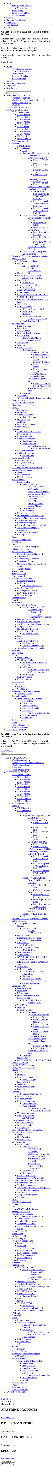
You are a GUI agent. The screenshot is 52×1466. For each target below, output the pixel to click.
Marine (20, 638)
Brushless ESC (28, 287)
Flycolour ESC (23, 273)
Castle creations (23, 292)
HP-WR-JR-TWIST (41, 448)
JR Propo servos (24, 679)
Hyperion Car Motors (37, 374)
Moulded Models (29, 484)
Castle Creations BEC (31, 321)
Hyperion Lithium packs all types (36, 153)
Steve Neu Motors (19, 689)
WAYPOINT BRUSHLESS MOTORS (34, 398)
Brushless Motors (19, 323)
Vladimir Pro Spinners (26, 520)
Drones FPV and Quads (22, 470)
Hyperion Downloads (15, 20)
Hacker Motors (23, 335)
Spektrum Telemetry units (33, 646)
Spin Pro (31, 268)
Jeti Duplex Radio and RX (33, 607)
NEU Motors (22, 343)
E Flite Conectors (24, 436)
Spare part (26, 393)
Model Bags (27, 701)
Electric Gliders (23, 482)
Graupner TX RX (24, 626)
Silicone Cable (18, 682)
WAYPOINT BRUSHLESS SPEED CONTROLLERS (32, 296)
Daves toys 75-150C (41, 227)
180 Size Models (24, 138)
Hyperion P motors (41, 355)
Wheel (14, 722)
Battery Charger (29, 417)
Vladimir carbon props (26, 523)
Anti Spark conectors (26, 453)
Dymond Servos (24, 658)
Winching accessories (21, 98)
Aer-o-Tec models (35, 503)
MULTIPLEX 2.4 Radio (27, 629)
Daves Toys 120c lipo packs (34, 251)
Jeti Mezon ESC (34, 271)
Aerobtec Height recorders (28, 559)
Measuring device (24, 694)
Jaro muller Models (30, 708)
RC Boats (16, 650)
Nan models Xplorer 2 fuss (39, 713)
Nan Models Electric (36, 496)
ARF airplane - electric (21, 112)
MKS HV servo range (37, 672)
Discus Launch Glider (21, 458)
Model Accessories (30, 706)
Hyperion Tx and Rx (26, 631)
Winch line (16, 105)
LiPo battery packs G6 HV (39, 187)
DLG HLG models (25, 460)
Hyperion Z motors (41, 362)
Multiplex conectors (25, 451)
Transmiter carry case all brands (30, 648)
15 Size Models (23, 117)
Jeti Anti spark (28, 455)
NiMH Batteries (24, 146)
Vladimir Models (29, 715)
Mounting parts (34, 340)
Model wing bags (24, 595)
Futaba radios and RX (26, 619)
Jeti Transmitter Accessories (39, 617)
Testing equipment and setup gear (26, 691)
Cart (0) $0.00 (7, 750)
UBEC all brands (24, 307)
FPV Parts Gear (23, 475)
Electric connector (30, 441)
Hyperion (26, 314)
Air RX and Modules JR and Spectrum (33, 624)
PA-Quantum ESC (25, 588)
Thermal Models (19, 696)
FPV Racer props (24, 477)
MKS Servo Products (26, 660)
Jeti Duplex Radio (35, 610)
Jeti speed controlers (30, 266)
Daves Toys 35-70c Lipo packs (41, 233)
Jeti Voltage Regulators (37, 319)
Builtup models (28, 511)
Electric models (18, 479)
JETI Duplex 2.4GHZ (26, 605)
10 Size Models (23, 114)
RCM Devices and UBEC (33, 309)
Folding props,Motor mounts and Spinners (29, 518)
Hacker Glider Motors (31, 338)
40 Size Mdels (23, 126)
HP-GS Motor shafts (41, 386)
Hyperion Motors (24, 347)
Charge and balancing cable (23, 405)
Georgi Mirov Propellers (27, 532)
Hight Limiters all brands (22, 551)
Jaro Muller (32, 499)
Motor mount (17, 571)
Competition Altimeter (26, 561)
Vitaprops (21, 535)
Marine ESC (22, 304)
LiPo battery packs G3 (37, 158)
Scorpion (21, 345)
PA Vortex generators (26, 593)
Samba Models (34, 501)
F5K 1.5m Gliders (35, 487)
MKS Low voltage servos (38, 670)
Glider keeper (23, 556)
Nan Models (27, 710)
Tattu (24, 150)
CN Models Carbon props (28, 527)
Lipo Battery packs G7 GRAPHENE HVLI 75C (41, 203)
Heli (13, 544)
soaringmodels (23, 465)
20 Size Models (23, 119)
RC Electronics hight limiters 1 (30, 554)
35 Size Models (23, 124)
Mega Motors (22, 395)
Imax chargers (23, 427)
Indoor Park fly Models (21, 569)
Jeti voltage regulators (31, 316)
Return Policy (17, 10)
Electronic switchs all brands (29, 275)
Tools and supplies (19, 720)
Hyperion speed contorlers (28, 285)
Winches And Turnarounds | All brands (28, 100)
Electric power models (26, 513)
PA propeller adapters (26, 581)
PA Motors (21, 583)
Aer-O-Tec (27, 718)
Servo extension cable (37, 446)
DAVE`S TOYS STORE (17, 110)
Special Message (19, 15)
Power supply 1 (18, 576)
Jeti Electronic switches (32, 278)
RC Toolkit (22, 410)
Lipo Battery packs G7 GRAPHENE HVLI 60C (41, 196)
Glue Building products (21, 539)
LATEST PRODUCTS (16, 730)
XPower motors (23, 331)
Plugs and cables (29, 443)
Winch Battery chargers (21, 102)
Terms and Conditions (21, 13)
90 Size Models (23, 134)
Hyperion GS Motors (42, 383)
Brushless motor (29, 350)
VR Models (33, 489)
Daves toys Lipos (35, 230)
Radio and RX (18, 602)
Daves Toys (22, 328)
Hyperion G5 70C (40, 184)
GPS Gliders (17, 542)
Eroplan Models (34, 506)
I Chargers (21, 412)
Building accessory (20, 400)
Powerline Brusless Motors (28, 333)
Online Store (6, 1399)
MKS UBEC (27, 311)
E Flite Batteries (29, 254)
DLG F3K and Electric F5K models (27, 467)
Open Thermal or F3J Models (29, 698)
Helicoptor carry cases (21, 549)
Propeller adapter (19, 598)
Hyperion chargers (25, 415)
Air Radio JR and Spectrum (28, 622)
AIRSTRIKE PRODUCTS (18, 95)
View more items (8, 1418)
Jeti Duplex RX (34, 612)
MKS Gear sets (28, 674)
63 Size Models (23, 129)
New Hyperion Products (22, 6)
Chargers (15, 407)
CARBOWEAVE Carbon (23, 403)
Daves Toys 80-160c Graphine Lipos (42, 243)
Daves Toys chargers (26, 424)
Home (9, 3)
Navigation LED (19, 574)
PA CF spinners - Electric (27, 590)
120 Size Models (24, 136)
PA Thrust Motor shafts (32, 586)
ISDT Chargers (23, 419)
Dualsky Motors (24, 326)
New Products (12, 25)
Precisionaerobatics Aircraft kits (30, 515)
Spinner (15, 684)
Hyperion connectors (26, 439)
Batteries (15, 143)
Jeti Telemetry (28, 643)
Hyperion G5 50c (40, 182)
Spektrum (21, 422)
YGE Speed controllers (27, 261)
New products (23, 8)
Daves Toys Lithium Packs (33, 215)
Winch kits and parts (20, 107)
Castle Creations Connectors (29, 431)
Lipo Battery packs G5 (37, 179)
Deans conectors (24, 434)
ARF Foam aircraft (20, 141)
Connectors (16, 429)
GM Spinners (22, 530)
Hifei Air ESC (23, 280)
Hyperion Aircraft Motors (38, 352)
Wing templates (28, 703)
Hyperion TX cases (30, 634)
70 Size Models (23, 131)
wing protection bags (20, 725)
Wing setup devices (20, 727)
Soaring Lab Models (36, 494)
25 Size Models (23, 122)
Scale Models (17, 653)
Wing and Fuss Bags (25, 463)
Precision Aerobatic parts (22, 578)
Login (8, 27)
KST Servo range (24, 677)
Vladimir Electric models (38, 491)
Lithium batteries (24, 148)
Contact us (10, 18)
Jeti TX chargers (35, 614)
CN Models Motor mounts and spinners (33, 525)
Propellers (16, 600)
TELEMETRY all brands (27, 641)
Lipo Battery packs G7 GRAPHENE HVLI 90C (41, 210)
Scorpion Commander (26, 290)
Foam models (28, 508)
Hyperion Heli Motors (37, 376)
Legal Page (11, 22)
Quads (20, 472)
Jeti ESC (20, 263)
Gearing (15, 537)
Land (19, 636)
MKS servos (27, 667)
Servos (14, 655)
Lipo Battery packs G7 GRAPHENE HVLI (37, 190)
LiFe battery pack (35, 155)
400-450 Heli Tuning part (28, 547)
